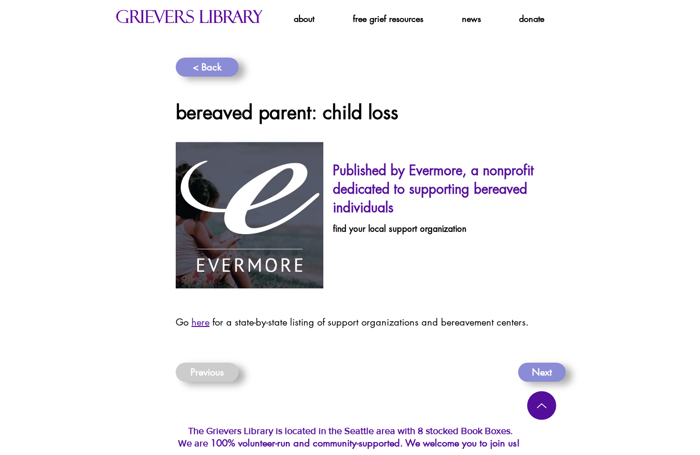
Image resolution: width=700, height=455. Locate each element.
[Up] (541, 405)
